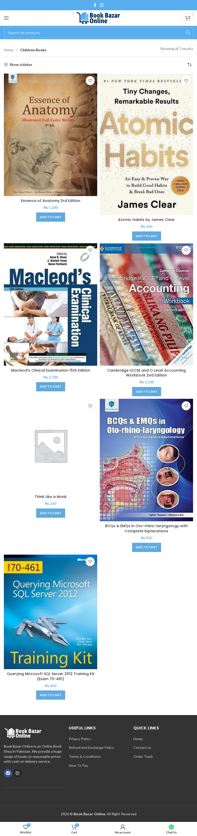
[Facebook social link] (95, 5)
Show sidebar (20, 65)
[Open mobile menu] (6, 18)
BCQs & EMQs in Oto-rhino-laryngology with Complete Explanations (146, 528)
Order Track (143, 756)
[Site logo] (99, 17)
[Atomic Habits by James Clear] (146, 144)
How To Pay (78, 765)
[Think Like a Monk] (50, 445)
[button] (50, 217)
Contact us (142, 747)
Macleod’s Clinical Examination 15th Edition (50, 370)
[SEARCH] (187, 32)
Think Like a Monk (51, 496)
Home (9, 50)
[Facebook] (8, 773)
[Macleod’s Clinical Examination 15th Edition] (50, 304)
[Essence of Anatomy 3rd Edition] (50, 135)
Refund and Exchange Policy (91, 747)
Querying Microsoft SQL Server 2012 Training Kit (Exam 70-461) (50, 676)
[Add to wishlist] (90, 80)
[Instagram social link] (101, 5)
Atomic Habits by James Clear (146, 219)
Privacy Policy (80, 739)
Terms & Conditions (85, 756)
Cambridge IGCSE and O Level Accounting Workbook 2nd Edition (146, 373)
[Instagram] (17, 773)
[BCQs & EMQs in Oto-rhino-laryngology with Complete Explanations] (146, 460)
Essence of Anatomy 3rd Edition (50, 200)
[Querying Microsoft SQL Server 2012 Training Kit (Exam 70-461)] (50, 612)
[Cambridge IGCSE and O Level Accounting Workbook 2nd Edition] (146, 304)
